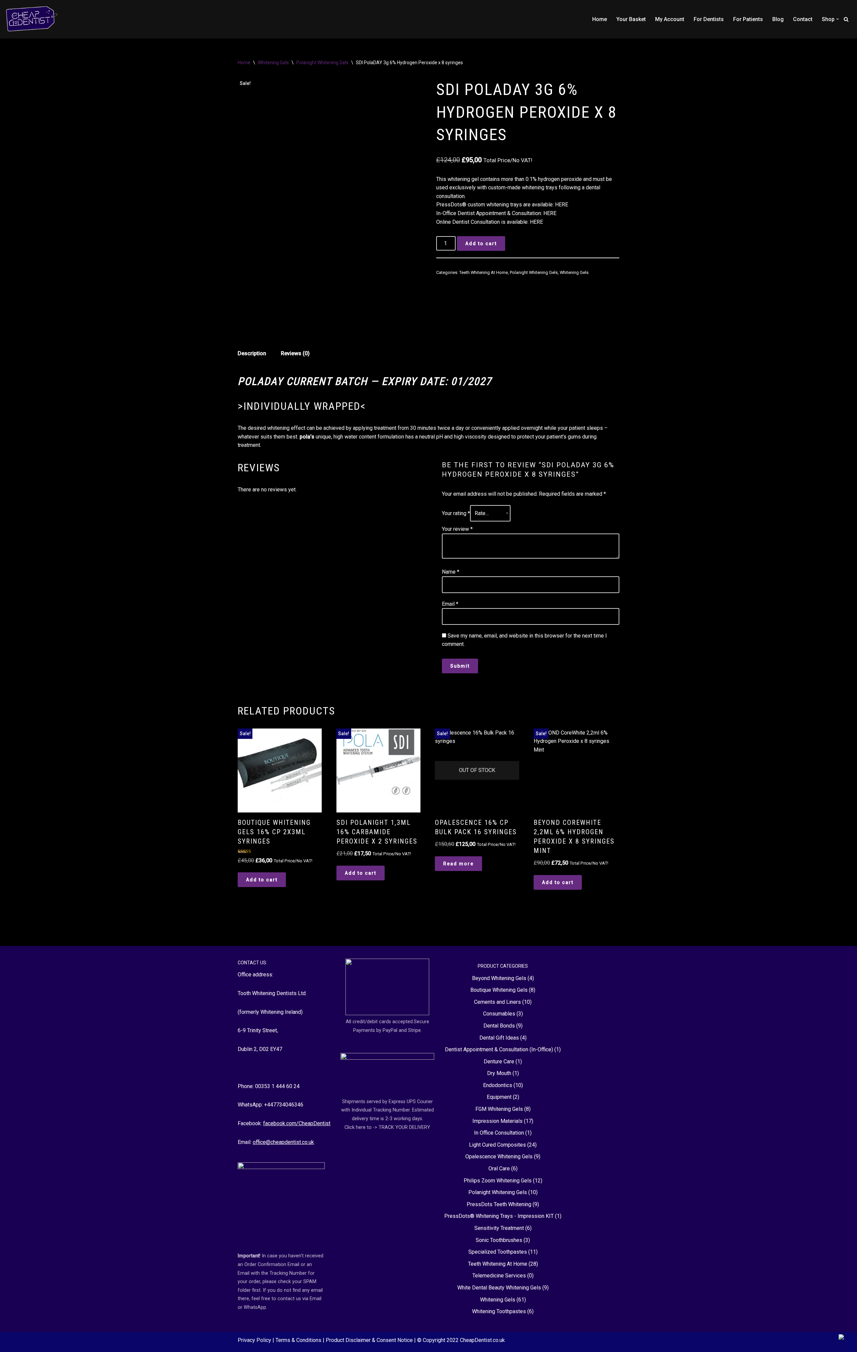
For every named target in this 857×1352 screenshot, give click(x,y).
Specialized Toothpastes (497, 1252)
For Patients (748, 19)
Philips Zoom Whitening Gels (498, 1180)
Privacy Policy (255, 1340)
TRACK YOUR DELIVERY (404, 1127)
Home (599, 19)
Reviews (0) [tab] (295, 353)
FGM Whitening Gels (499, 1109)
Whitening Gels (273, 62)
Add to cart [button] (262, 879)
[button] (837, 19)
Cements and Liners (497, 1002)
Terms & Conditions (299, 1340)
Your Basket (631, 19)
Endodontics (497, 1085)
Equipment (499, 1097)
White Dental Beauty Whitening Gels (499, 1287)
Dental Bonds (499, 1026)
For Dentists (709, 19)
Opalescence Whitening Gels (499, 1156)
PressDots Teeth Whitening (499, 1204)
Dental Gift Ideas (499, 1038)
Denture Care (499, 1061)
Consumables (499, 1013)
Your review (457, 529)
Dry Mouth (499, 1073)
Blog (778, 19)
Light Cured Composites (497, 1145)
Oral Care (499, 1168)
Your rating (456, 513)
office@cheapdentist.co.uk (283, 1142)
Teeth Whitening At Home (483, 272)
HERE (561, 204)
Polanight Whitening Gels (322, 62)
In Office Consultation (499, 1133)
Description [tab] (252, 353)
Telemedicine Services (499, 1275)
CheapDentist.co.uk (482, 1340)
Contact (802, 19)
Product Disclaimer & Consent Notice (370, 1340)
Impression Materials (497, 1121)
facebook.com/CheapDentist (296, 1123)
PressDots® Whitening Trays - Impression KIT (499, 1216)
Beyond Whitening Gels (499, 978)
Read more (458, 863)
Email (450, 604)
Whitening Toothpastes (499, 1311)
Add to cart (481, 243)
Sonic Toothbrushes (499, 1240)
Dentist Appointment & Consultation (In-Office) (499, 1049)
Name (450, 572)
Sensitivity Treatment (499, 1228)
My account (669, 19)
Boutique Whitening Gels (499, 990)
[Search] (846, 19)
